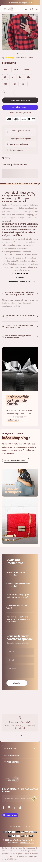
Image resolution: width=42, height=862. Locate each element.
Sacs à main (10, 537)
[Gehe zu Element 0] (17, 53)
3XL (5, 84)
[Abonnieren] (34, 798)
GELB (16, 69)
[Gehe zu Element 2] (20, 53)
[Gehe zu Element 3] (23, 53)
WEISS (26, 69)
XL (20, 77)
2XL (28, 77)
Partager (8, 158)
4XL (14, 84)
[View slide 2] (19, 735)
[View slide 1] (16, 735)
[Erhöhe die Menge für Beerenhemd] (14, 93)
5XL (23, 84)
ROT (6, 69)
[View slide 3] (21, 735)
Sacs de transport (13, 490)
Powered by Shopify (27, 842)
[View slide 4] (24, 735)
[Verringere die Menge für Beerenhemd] (4, 93)
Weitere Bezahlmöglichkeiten (20, 112)
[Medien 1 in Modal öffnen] (34, 17)
